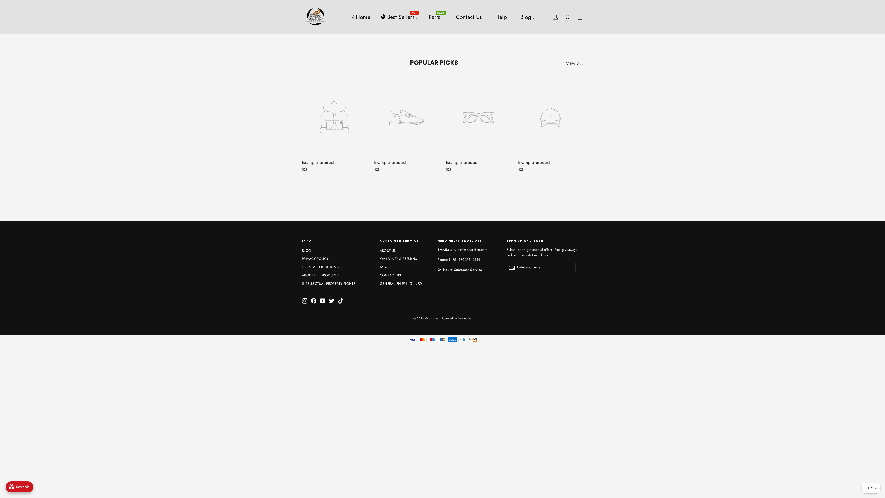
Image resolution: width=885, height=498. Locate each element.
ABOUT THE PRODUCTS (320, 275)
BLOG (306, 250)
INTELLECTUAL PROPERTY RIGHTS (328, 283)
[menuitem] (360, 17)
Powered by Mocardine (457, 318)
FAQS (384, 267)
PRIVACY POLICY (315, 258)
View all (574, 63)
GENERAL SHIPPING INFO (401, 283)
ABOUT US (388, 250)
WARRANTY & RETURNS (398, 258)
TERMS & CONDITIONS (320, 267)
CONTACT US (390, 275)
